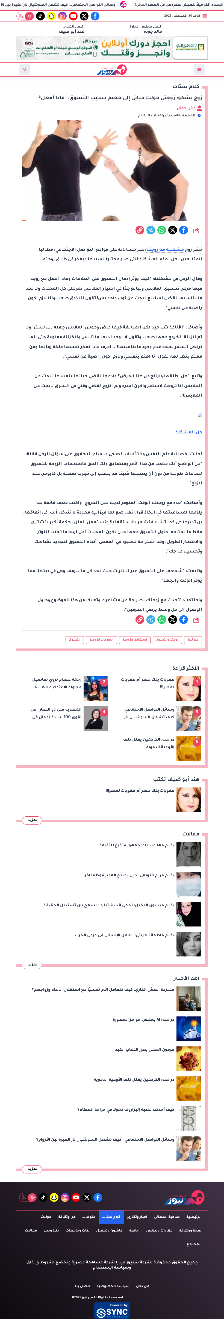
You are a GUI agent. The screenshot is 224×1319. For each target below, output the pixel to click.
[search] (25, 69)
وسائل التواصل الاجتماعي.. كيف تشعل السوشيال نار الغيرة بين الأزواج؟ (86, 5)
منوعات (89, 1217)
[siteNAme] (112, 69)
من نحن (142, 1286)
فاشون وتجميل (109, 1231)
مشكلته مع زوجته (165, 250)
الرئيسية (194, 1217)
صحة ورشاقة (190, 1231)
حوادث (46, 1217)
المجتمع (194, 1244)
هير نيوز (193, 640)
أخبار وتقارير (137, 1217)
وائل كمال (187, 109)
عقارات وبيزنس (159, 1231)
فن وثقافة (67, 1217)
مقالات (31, 1231)
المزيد (33, 820)
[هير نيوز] (184, 1197)
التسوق (74, 640)
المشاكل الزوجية (135, 640)
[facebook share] (183, 230)
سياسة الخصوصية (112, 1286)
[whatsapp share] (161, 230)
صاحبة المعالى (167, 1217)
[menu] (199, 69)
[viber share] (150, 230)
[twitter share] (172, 230)
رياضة (134, 1231)
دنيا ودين (51, 1231)
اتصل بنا (82, 1286)
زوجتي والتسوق (167, 640)
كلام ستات (111, 1217)
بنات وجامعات (78, 1231)
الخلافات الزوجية (101, 640)
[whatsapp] (139, 230)
